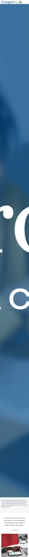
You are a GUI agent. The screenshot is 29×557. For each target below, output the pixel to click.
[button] (27, 2)
